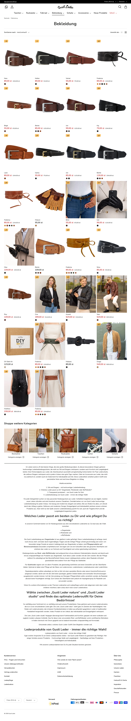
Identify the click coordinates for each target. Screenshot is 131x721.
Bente (37, 125)
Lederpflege (8, 680)
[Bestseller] (16, 440)
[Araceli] (81, 294)
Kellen (37, 78)
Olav (5, 267)
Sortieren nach (10, 32)
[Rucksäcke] (65, 440)
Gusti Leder (12, 713)
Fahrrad (43, 13)
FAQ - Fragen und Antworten (14, 660)
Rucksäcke (30, 13)
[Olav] (19, 247)
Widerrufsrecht (62, 664)
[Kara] (19, 58)
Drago (99, 361)
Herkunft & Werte (120, 680)
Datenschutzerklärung (65, 676)
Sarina (37, 173)
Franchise (117, 676)
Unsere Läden (119, 668)
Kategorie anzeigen (15, 457)
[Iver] (112, 199)
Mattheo (7, 409)
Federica (100, 78)
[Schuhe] (115, 440)
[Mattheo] (19, 388)
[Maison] (50, 199)
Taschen (17, 13)
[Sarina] (50, 152)
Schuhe (70, 13)
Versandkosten (9, 668)
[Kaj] (112, 105)
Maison (37, 220)
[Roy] (19, 294)
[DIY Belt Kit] (19, 341)
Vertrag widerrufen (11, 672)
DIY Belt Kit (8, 361)
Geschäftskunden (120, 688)
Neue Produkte (100, 13)
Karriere (116, 672)
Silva (98, 267)
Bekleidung (57, 13)
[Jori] (81, 105)
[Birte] (81, 199)
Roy (5, 314)
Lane (6, 173)
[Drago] (112, 341)
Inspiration (117, 684)
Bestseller (16, 454)
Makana (68, 361)
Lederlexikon (8, 684)
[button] (6, 7)
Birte (67, 220)
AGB (59, 672)
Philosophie (118, 660)
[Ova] (50, 294)
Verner (68, 78)
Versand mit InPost (10, 2)
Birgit (6, 125)
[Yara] (112, 294)
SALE (112, 13)
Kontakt (7, 676)
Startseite (6, 18)
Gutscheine (118, 664)
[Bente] (50, 105)
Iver (98, 220)
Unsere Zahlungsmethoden (13, 664)
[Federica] (112, 58)
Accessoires (83, 13)
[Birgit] (19, 105)
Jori (67, 125)
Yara (98, 314)
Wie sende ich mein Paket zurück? (69, 660)
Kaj (98, 125)
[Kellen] (50, 58)
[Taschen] (41, 440)
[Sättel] (90, 440)
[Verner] (81, 58)
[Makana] (81, 341)
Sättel (90, 454)
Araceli (68, 314)
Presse (116, 692)
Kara (5, 78)
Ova (36, 314)
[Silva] (112, 247)
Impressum (61, 668)
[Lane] (19, 152)
